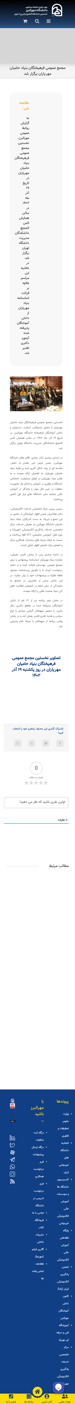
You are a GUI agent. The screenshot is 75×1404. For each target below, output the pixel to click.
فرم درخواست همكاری (39, 1169)
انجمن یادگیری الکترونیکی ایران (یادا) (63, 1278)
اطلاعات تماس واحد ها (38, 1271)
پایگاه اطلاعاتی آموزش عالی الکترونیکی (63, 1245)
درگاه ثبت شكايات (39, 1136)
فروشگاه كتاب (39, 1224)
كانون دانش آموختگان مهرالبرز (64, 1307)
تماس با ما (38, 1213)
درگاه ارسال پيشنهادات (38, 1151)
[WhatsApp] (31, 743)
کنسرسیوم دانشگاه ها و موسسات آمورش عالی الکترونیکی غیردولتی (63, 1201)
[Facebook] (60, 743)
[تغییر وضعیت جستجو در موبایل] (35, 21)
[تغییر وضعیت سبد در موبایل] (24, 21)
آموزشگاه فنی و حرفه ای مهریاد (62, 1332)
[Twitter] (45, 743)
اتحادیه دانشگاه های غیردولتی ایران (64, 1157)
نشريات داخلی (40, 1238)
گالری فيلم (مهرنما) (38, 1253)
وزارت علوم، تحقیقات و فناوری (63, 1125)
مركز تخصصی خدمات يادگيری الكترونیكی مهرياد (63, 1365)
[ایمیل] (17, 743)
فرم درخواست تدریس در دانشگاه (38, 1195)
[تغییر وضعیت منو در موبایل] (47, 21)
